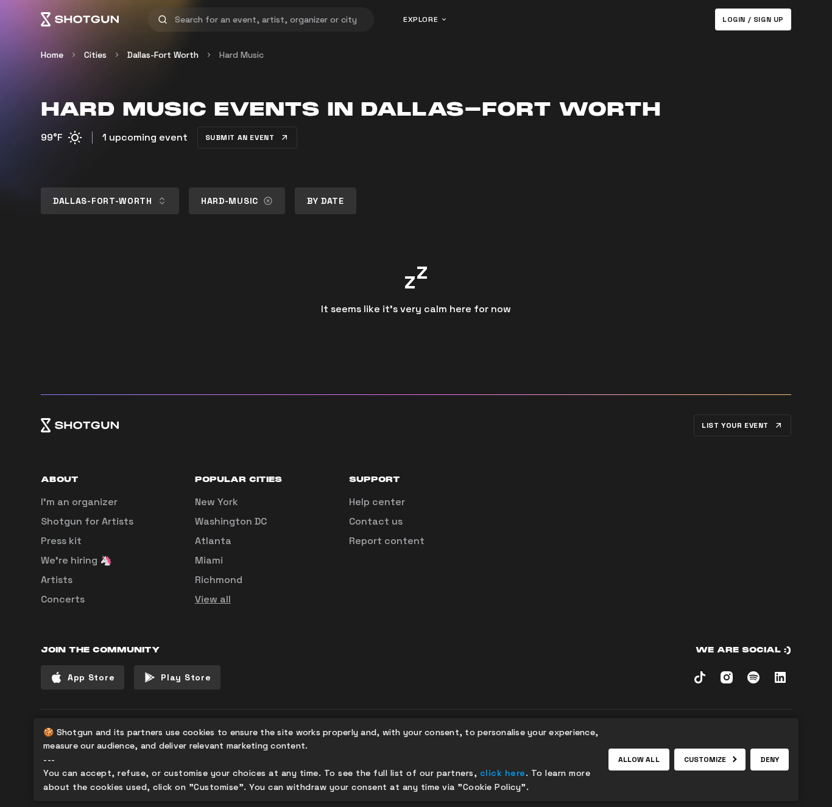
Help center (377, 501)
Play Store (186, 677)
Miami (209, 560)
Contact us (376, 521)
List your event (735, 425)
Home (52, 54)
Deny (769, 759)
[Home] (80, 19)
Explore (420, 19)
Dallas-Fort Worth (163, 54)
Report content (387, 540)
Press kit (61, 540)
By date (325, 200)
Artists (56, 579)
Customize (705, 759)
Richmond (218, 579)
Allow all (639, 759)
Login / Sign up (753, 19)
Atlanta (213, 540)
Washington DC (231, 521)
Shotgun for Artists (87, 521)
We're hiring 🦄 (76, 560)
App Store (91, 677)
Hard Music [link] (241, 54)
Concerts (63, 599)
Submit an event (240, 137)
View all (213, 599)
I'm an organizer (79, 501)
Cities (95, 54)
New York (216, 501)
